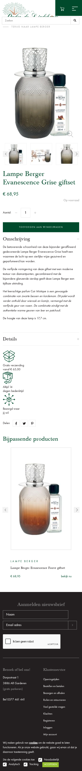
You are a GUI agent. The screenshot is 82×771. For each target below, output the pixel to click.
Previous (6, 154)
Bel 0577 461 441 (14, 699)
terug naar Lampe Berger (30, 27)
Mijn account (50, 734)
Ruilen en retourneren (54, 700)
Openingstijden (51, 679)
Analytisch (14, 764)
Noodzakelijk (51, 759)
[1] (75, 20)
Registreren (49, 720)
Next (76, 154)
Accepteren (50, 764)
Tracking (34, 764)
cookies (33, 743)
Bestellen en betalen (53, 686)
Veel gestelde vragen (54, 707)
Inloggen (47, 727)
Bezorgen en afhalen (54, 693)
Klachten (47, 713)
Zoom (70, 134)
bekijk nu (66, 576)
